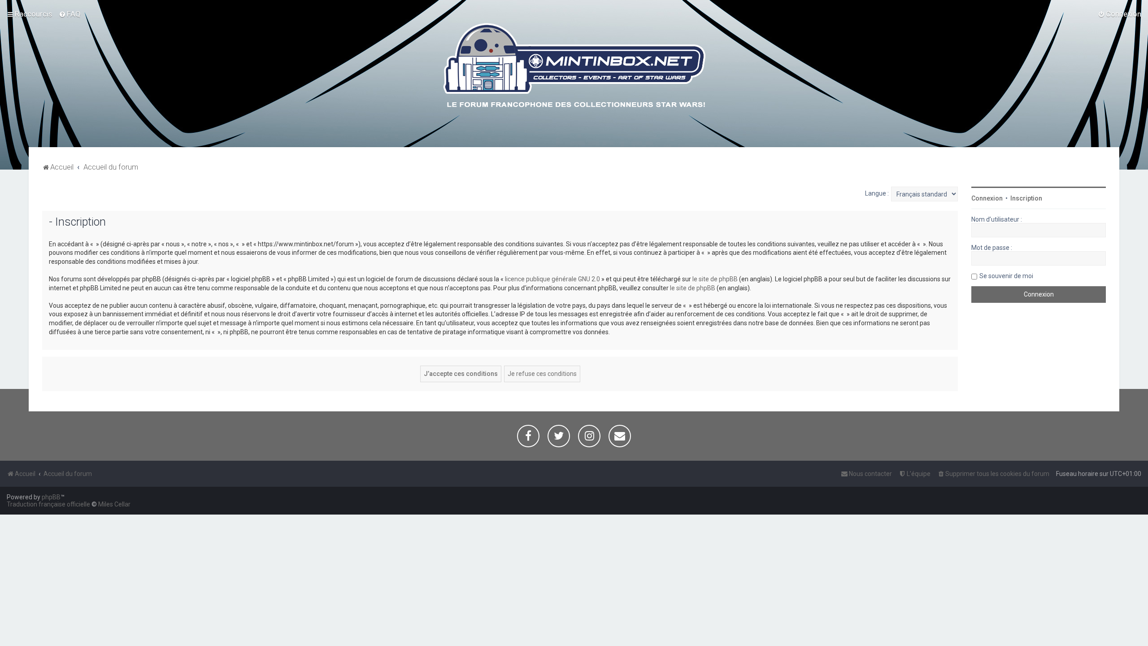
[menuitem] (70, 14)
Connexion (987, 198)
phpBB (51, 497)
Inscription (1026, 198)
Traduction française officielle (48, 504)
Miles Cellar (114, 504)
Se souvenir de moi (1006, 275)
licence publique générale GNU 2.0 (552, 279)
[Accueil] (574, 66)
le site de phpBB (715, 279)
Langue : (877, 193)
